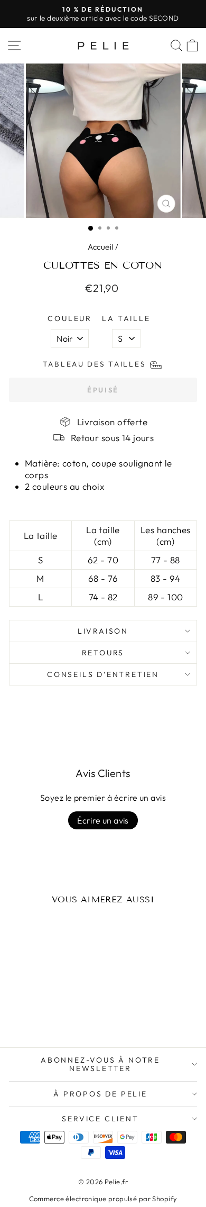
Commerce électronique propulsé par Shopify (103, 1198)
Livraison (103, 631)
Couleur (70, 318)
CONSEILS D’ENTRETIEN (103, 674)
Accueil (101, 247)
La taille (126, 318)
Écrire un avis (103, 820)
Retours (103, 652)
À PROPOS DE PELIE (100, 1094)
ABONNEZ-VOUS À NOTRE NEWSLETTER (100, 1064)
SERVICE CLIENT (100, 1118)
